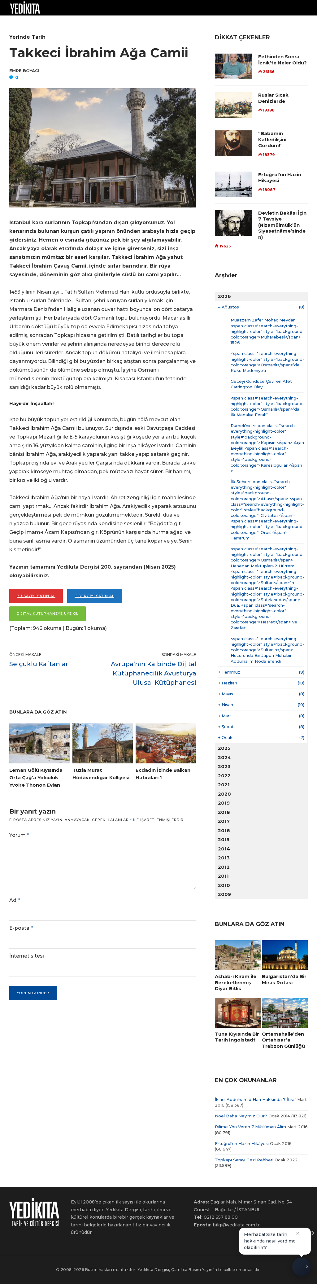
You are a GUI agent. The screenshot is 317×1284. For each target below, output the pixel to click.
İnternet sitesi (26, 956)
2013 (224, 858)
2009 (224, 894)
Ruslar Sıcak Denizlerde (273, 98)
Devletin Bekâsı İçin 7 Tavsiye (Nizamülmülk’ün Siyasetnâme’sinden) (282, 225)
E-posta (21, 928)
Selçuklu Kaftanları (39, 664)
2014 (224, 849)
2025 (224, 748)
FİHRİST (90, 23)
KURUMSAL (162, 23)
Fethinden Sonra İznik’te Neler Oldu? (282, 60)
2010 (224, 885)
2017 (224, 821)
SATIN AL (196, 23)
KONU (42, 23)
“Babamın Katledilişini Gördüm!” (272, 139)
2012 (224, 867)
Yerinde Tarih (27, 37)
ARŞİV (68, 23)
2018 (224, 812)
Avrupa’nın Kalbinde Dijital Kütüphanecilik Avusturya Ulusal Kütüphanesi (153, 673)
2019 (224, 803)
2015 (223, 839)
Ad (14, 900)
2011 (223, 876)
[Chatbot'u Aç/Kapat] (301, 1268)
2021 (224, 785)
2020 (224, 794)
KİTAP (112, 23)
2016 (224, 830)
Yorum (19, 835)
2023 (224, 766)
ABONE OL (223, 23)
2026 (224, 296)
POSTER (135, 23)
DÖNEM (15, 23)
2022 (224, 776)
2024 (224, 757)
